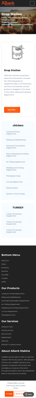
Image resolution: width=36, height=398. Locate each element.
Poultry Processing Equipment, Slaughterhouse (15, 19)
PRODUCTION (7, 327)
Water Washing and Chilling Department (17, 155)
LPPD (4, 282)
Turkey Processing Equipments (13, 215)
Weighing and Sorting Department (15, 169)
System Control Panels (15, 194)
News (4, 264)
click (15, 383)
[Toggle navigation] (32, 3)
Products (5, 22)
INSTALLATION (7, 330)
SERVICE (5, 341)
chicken (14, 22)
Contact (5, 278)
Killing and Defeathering (16, 140)
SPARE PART (6, 337)
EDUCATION (6, 334)
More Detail (20, 394)
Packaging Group (13, 176)
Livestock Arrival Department (13, 133)
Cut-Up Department (14, 182)
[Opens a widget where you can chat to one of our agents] (28, 394)
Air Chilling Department (15, 162)
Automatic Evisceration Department (17, 25)
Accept (9, 394)
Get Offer (12, 110)
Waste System (12, 188)
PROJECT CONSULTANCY (11, 344)
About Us (5, 260)
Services (5, 271)
